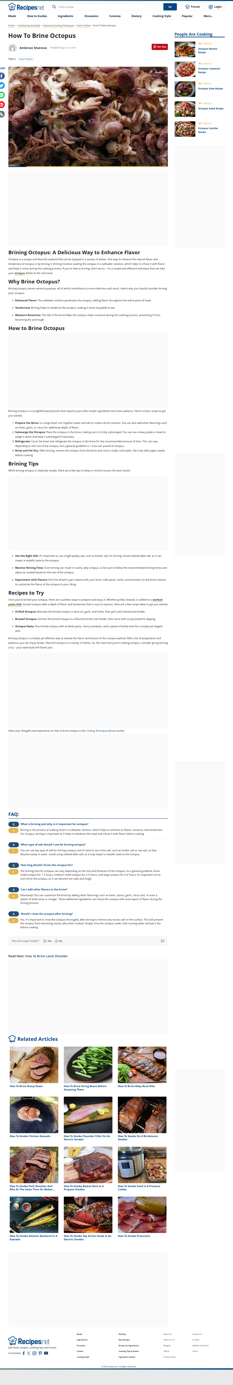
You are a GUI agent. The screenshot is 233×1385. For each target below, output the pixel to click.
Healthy (122, 1334)
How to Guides (37, 16)
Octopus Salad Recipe (210, 108)
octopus (19, 273)
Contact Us (197, 1334)
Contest (195, 1339)
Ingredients (65, 16)
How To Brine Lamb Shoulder (46, 956)
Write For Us (169, 1339)
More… (208, 16)
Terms (195, 1351)
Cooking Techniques (97, 730)
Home (11, 25)
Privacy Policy (170, 1357)
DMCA (166, 1351)
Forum (195, 7)
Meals (79, 1334)
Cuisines (115, 16)
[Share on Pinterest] (160, 47)
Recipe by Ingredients (129, 1345)
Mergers (167, 1345)
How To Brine (83, 25)
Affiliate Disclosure (200, 1345)
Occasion (81, 1345)
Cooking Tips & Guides (29, 25)
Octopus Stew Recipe (210, 88)
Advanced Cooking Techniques (58, 25)
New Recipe (124, 1339)
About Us (168, 1334)
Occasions (91, 16)
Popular (187, 16)
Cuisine (80, 1351)
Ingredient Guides (127, 1357)
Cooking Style (83, 1357)
